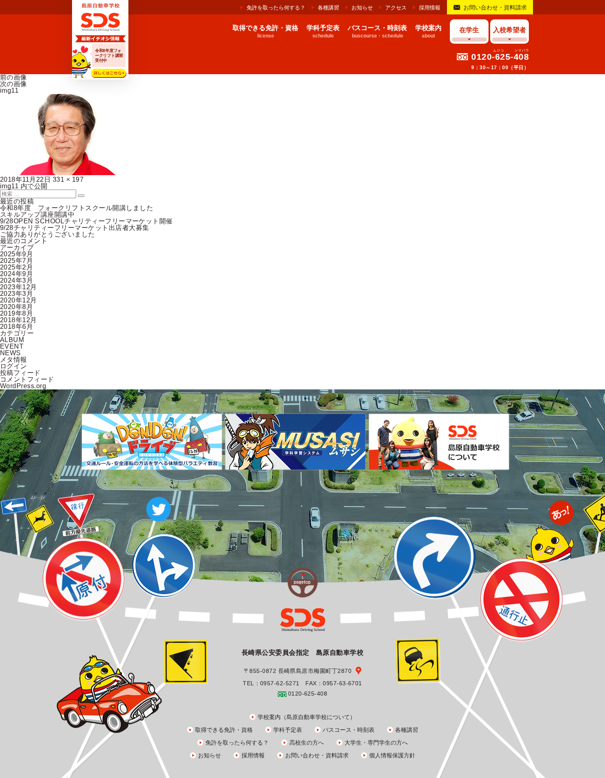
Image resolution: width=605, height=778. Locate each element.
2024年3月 (16, 280)
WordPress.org (23, 385)
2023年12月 (18, 287)
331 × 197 (68, 179)
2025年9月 (16, 254)
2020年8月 (16, 306)
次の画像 (13, 83)
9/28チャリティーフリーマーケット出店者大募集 (74, 227)
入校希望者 (509, 29)
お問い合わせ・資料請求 (495, 7)
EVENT (11, 346)
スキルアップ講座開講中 (37, 214)
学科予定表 (287, 729)
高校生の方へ (306, 742)
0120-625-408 (500, 56)
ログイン (13, 366)
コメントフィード (27, 379)
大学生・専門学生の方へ (376, 742)
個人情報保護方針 (392, 755)
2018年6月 (16, 326)
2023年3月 (16, 293)
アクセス (396, 7)
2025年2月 (16, 267)
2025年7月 (16, 260)
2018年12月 (18, 319)
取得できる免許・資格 (224, 729)
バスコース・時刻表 (349, 729)
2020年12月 (18, 300)
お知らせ (362, 7)
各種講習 (328, 7)
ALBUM (12, 339)
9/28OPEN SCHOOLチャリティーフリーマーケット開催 (86, 221)
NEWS (10, 352)
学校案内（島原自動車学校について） (307, 717)
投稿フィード (20, 372)
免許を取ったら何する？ (276, 7)
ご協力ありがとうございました (47, 234)
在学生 (469, 29)
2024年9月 (16, 273)
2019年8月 (16, 313)
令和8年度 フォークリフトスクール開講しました (76, 207)
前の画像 (13, 77)
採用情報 (429, 7)
